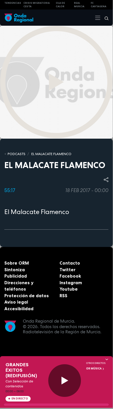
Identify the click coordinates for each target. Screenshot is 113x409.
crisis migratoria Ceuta (36, 4)
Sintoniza (14, 269)
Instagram (71, 282)
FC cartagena (98, 4)
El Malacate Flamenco (51, 154)
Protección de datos (26, 295)
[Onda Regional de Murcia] (18, 17)
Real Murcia (79, 4)
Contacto (70, 263)
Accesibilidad (19, 308)
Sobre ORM (16, 263)
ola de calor (60, 4)
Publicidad (15, 276)
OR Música (94, 368)
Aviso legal (16, 302)
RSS (63, 295)
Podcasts (16, 154)
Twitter (67, 269)
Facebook (70, 276)
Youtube (69, 289)
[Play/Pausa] (64, 380)
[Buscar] (104, 17)
